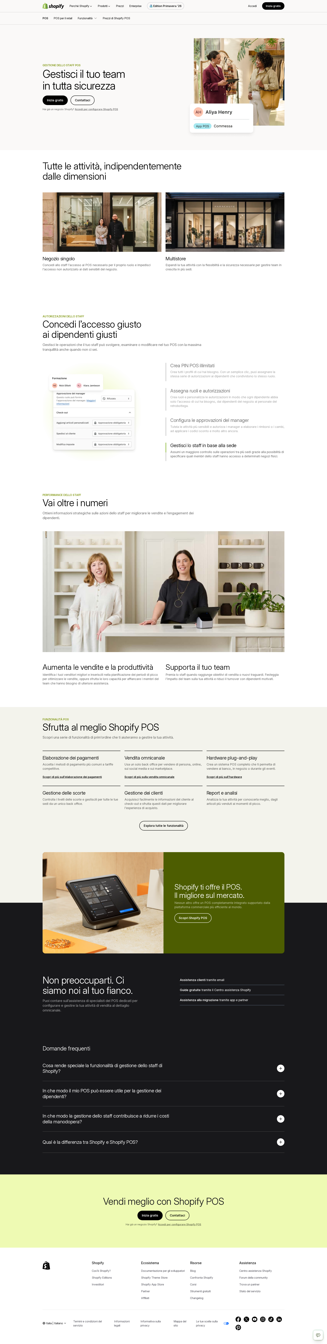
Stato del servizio (250, 1291)
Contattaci (82, 100)
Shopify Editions (102, 1277)
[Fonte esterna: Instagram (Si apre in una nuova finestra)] (263, 1319)
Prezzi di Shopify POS (116, 18)
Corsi (193, 1284)
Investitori (98, 1284)
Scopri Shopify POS (193, 918)
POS (45, 18)
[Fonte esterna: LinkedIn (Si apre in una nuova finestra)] (279, 1319)
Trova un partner (249, 1284)
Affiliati (145, 1298)
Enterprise (135, 6)
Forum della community (253, 1277)
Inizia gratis (273, 6)
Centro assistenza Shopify (255, 1270)
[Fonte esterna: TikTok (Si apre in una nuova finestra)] (271, 1319)
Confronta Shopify (201, 1277)
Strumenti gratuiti (200, 1291)
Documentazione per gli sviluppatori (163, 1270)
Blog (193, 1270)
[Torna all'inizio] (46, 1265)
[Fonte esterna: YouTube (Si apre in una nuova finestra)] (254, 1319)
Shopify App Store (152, 1284)
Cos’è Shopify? (101, 1270)
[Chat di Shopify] (318, 1335)
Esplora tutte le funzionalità (163, 825)
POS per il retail (63, 18)
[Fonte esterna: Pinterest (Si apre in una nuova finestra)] (238, 1327)
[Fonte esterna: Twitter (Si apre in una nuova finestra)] (246, 1319)
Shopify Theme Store (154, 1277)
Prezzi (120, 6)
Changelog (196, 1298)
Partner (145, 1291)
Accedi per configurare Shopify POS (96, 109)
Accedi (252, 6)
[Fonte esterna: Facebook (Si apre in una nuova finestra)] (238, 1319)
